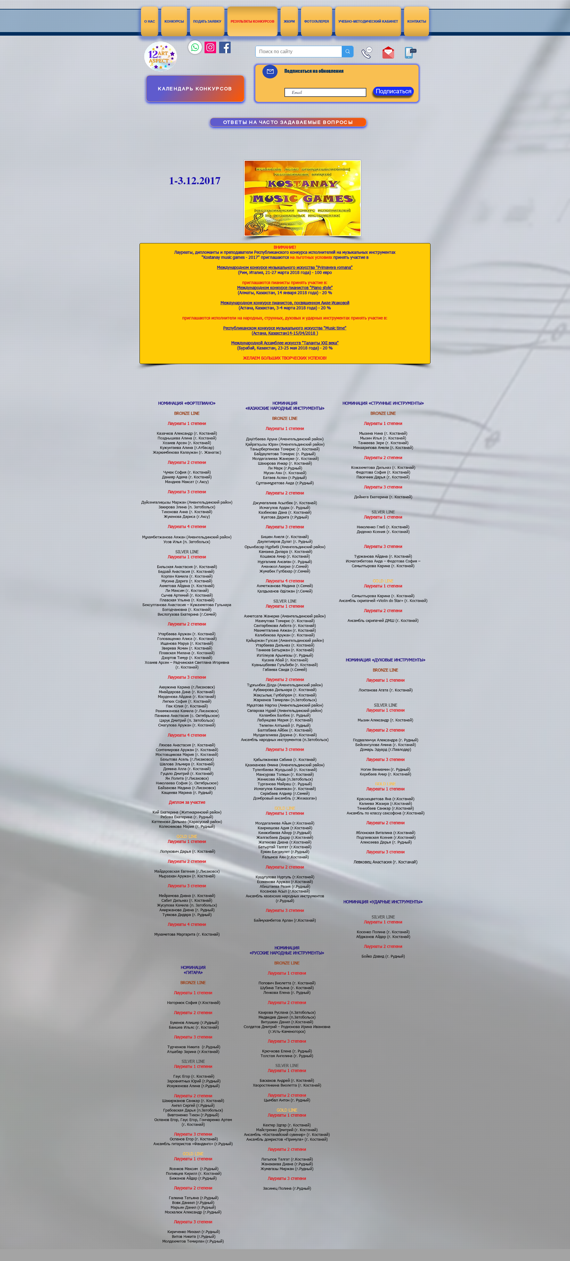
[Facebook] (225, 47)
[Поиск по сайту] (347, 51)
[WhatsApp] (195, 47)
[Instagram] (210, 47)
